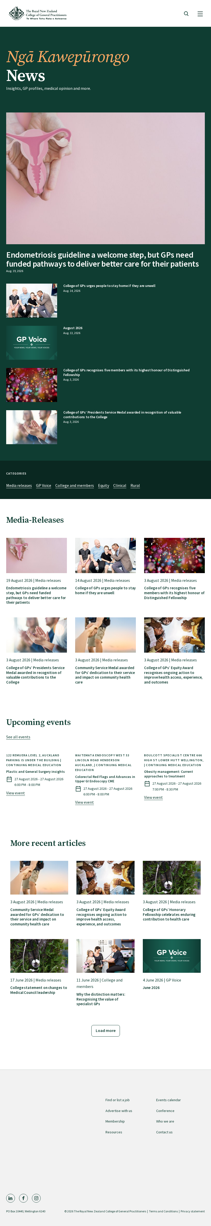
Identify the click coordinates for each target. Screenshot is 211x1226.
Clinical (119, 485)
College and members (74, 485)
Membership (115, 1121)
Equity (103, 485)
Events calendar (168, 1100)
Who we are (165, 1121)
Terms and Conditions (163, 1211)
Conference (165, 1110)
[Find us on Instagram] (36, 1198)
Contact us (164, 1132)
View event (15, 792)
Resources (114, 1132)
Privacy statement (193, 1211)
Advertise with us (119, 1110)
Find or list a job (118, 1100)
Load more (106, 1030)
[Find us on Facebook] (23, 1198)
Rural (135, 485)
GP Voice (43, 485)
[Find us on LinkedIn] (10, 1198)
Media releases (19, 485)
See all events (18, 736)
